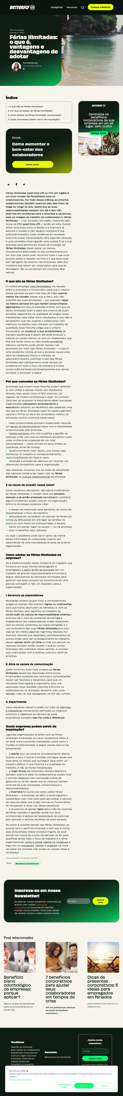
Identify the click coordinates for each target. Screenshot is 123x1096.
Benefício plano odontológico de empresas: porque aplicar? (17, 987)
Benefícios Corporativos (27, 863)
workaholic (56, 341)
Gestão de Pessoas (21, 1047)
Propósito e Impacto (22, 1064)
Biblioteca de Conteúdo (58, 1057)
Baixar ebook (32, 164)
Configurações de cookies (64, 1085)
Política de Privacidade (20, 1079)
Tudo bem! (84, 1086)
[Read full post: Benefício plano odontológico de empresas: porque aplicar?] (20, 957)
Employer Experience (22, 1058)
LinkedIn (52, 845)
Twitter (39, 845)
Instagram (27, 845)
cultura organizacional (36, 476)
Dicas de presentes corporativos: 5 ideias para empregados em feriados (102, 987)
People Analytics (20, 1061)
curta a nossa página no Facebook (46, 841)
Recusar (104, 1086)
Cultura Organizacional (23, 1055)
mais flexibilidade (40, 286)
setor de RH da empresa (38, 569)
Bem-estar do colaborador (25, 1049)
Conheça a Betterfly (100, 7)
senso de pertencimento (25, 426)
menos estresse (19, 433)
